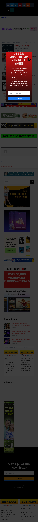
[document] (19, 261)
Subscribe (19, 99)
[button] (30, 59)
